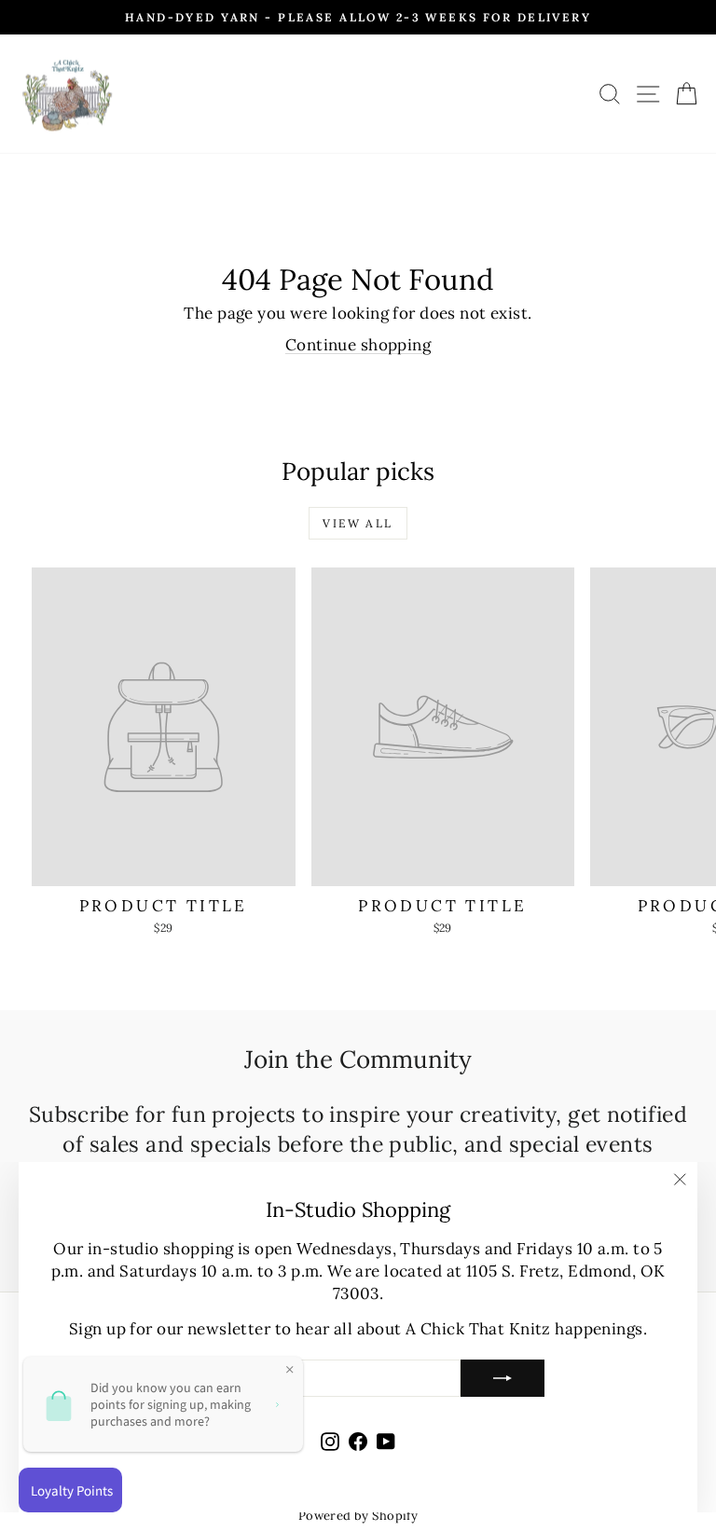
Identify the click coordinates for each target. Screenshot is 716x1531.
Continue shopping (358, 345)
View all (357, 523)
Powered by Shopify (358, 1516)
